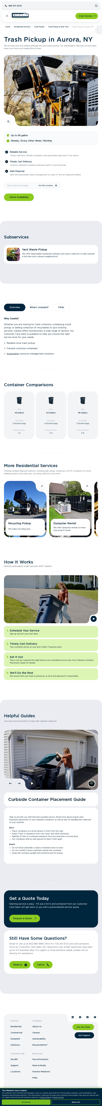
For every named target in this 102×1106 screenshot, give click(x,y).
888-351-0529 (15, 6)
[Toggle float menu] (97, 30)
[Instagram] (80, 1017)
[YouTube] (95, 1017)
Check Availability (19, 197)
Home (8, 27)
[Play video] (94, 619)
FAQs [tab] (61, 307)
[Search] (96, 6)
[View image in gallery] (8, 121)
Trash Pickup (39, 27)
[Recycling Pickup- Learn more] (25, 509)
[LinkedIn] (73, 1017)
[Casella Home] (20, 16)
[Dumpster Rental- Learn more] (70, 509)
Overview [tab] (14, 307)
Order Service (85, 16)
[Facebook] (87, 1017)
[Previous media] (10, 783)
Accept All (26, 1102)
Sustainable (13, 353)
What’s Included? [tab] (39, 307)
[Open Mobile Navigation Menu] (7, 16)
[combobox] (21, 185)
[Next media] (19, 783)
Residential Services (22, 27)
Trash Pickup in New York (58, 27)
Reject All (76, 1102)
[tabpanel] (51, 336)
